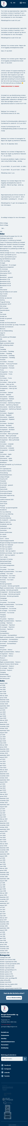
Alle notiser (3, 306)
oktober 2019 (4, 852)
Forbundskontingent (6, 493)
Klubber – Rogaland (5, 415)
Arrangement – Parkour (6, 653)
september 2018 (4, 878)
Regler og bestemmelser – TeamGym (10, 620)
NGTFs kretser (4, 308)
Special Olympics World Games (9, 664)
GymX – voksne (4, 538)
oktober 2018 (4, 876)
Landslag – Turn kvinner (7, 606)
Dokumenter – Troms (6, 374)
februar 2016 (3, 942)
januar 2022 (3, 796)
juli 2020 (2, 833)
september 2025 (5, 706)
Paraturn (2, 658)
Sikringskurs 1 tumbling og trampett (10, 240)
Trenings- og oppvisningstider (9, 507)
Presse (2, 347)
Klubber (2, 376)
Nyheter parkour (5, 972)
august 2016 (3, 930)
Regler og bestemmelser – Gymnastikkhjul (12, 637)
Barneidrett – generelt (6, 277)
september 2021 (4, 804)
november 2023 (4, 751)
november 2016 (4, 924)
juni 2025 (3, 712)
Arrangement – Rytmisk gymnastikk (10, 592)
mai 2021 (2, 813)
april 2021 (3, 815)
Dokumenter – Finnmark (7, 365)
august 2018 (3, 880)
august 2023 (3, 757)
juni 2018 (2, 885)
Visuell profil (3, 479)
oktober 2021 (4, 802)
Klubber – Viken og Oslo (7, 384)
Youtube (7, 1076)
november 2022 (4, 775)
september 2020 (5, 829)
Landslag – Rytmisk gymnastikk (9, 590)
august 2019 (3, 856)
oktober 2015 (4, 950)
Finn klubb (3, 314)
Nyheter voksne (4, 986)
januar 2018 (3, 895)
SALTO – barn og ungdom (7, 555)
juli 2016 (2, 932)
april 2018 (3, 889)
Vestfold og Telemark (6, 400)
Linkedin (7, 1072)
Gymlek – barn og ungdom (8, 551)
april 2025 (3, 716)
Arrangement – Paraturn (7, 666)
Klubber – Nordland (5, 425)
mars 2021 (3, 817)
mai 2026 (2, 689)
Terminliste (3, 530)
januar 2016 (3, 944)
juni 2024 (3, 736)
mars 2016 (3, 940)
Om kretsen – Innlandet (6, 444)
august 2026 (3, 683)
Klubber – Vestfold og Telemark (9, 405)
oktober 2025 (4, 703)
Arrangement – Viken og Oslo (8, 388)
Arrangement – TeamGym (7, 625)
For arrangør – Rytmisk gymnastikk (10, 594)
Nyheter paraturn (5, 974)
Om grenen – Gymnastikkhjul (8, 635)
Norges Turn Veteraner (6, 544)
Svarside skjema (4, 310)
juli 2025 (2, 710)
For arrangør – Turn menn (7, 577)
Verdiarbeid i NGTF (5, 304)
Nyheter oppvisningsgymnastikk (9, 988)
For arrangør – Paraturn (7, 668)
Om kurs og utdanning (6, 514)
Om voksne (3, 536)
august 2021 (3, 806)
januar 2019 (3, 870)
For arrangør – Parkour (6, 655)
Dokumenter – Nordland (7, 427)
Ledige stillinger (4, 477)
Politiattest (3, 497)
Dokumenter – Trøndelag (7, 355)
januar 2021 (3, 821)
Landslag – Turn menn (6, 573)
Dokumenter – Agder (6, 458)
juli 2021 (2, 808)
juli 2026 (2, 685)
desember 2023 (4, 749)
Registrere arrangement (7, 267)
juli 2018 (2, 882)
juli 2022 (2, 784)
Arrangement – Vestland (7, 398)
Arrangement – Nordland (7, 429)
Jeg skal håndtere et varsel (7, 258)
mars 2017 (3, 915)
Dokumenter (3, 289)
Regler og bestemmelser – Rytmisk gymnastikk (13, 588)
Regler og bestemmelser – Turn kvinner (11, 604)
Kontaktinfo (3, 509)
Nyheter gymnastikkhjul (7, 969)
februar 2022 (4, 794)
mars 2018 (3, 891)
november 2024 (4, 726)
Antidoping (4, 1047)
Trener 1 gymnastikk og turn (8, 254)
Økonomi (2, 328)
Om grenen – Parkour (6, 649)
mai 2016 (2, 936)
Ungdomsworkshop (5, 563)
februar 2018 (3, 893)
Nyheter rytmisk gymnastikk (8, 963)
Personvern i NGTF (5, 676)
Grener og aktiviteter (6, 532)
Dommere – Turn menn (6, 579)
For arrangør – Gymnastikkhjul (9, 641)
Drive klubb (3, 483)
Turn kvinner (3, 600)
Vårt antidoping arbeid (6, 345)
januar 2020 (3, 845)
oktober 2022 (4, 778)
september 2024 (5, 730)
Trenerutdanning (5, 516)
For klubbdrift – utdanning (8, 520)
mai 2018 (2, 887)
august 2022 (3, 782)
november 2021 (4, 800)
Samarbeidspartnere (6, 474)
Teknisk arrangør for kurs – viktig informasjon (13, 252)
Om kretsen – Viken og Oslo (8, 382)
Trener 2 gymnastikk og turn (8, 256)
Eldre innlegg (4, 223)
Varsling (2, 300)
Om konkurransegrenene (7, 565)
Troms (2, 370)
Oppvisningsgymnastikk (7, 540)
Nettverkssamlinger (5, 561)
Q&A (1, 287)
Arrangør (2, 263)
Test (1, 312)
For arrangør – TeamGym (7, 627)
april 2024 (3, 741)
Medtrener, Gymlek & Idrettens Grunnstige (12, 244)
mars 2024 (3, 743)
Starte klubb (3, 489)
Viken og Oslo (4, 380)
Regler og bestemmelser (7, 343)
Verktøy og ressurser (6, 298)
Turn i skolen (3, 557)
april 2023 (3, 765)
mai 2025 (2, 714)
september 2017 (4, 903)
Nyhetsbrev (3, 462)
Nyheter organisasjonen (7, 961)
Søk (12, 3)
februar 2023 (4, 769)
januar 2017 (3, 919)
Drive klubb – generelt (6, 485)
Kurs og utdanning (5, 511)
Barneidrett (3, 275)
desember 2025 (4, 699)
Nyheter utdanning (5, 976)
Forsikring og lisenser (6, 491)
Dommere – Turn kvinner (7, 612)
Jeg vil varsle (3, 293)
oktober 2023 (4, 753)
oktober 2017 (4, 901)
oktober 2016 (4, 926)
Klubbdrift (3, 487)
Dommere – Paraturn (6, 670)
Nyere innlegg (4, 225)
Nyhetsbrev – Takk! (5, 341)
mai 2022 (2, 788)
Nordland (2, 421)
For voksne (3, 534)
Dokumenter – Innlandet (7, 448)
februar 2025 (4, 720)
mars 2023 (3, 767)
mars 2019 (3, 866)
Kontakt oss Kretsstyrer (6, 326)
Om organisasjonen (5, 468)
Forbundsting (4, 472)
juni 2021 (2, 810)
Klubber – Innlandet (5, 446)
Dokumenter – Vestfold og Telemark (10, 407)
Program (2, 505)
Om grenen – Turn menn (7, 569)
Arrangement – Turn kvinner (8, 608)
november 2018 (4, 874)
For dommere (4, 269)
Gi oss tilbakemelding (6, 330)
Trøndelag (3, 349)
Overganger (3, 598)
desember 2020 (4, 823)
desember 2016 (4, 921)
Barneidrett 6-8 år (5, 281)
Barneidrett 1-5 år (5, 279)
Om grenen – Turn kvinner (7, 602)
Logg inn (2, 333)
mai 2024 (2, 738)
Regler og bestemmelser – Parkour (10, 651)
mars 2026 (3, 693)
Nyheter (2, 335)
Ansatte (2, 320)
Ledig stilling (4, 980)
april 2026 (3, 691)
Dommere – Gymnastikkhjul (8, 643)
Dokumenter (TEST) (5, 273)
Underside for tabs (5, 528)
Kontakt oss (3, 316)
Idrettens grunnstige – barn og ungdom (11, 553)
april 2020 (3, 839)
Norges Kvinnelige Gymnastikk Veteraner (12, 542)
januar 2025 (3, 722)
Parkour (2, 647)
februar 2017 (3, 917)
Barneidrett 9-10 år (5, 283)
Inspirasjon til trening (6, 559)
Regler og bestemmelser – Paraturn (10, 662)
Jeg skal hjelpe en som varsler (8, 291)
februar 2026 (4, 695)
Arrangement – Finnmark (7, 368)
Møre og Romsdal (5, 431)
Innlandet (2, 442)
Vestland (2, 390)
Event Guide (3, 503)
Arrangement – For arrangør (8, 265)
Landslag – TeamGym (6, 623)
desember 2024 (4, 724)
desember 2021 (4, 798)
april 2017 (3, 913)
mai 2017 (2, 911)
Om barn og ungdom (6, 548)
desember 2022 (4, 773)
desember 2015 (4, 946)
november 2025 (4, 701)
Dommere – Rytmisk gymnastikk (9, 596)
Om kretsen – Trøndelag (7, 351)
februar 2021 (3, 819)
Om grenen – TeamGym (7, 618)
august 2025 (3, 708)
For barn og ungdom (6, 546)
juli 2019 (2, 858)
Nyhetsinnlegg (4, 674)
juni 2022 (3, 786)
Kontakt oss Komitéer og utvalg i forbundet (12, 324)
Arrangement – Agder (6, 460)
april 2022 (3, 790)
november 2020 (4, 825)
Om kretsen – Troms (6, 378)
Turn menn (3, 567)
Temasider (3, 481)
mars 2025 (3, 718)
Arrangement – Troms (6, 372)
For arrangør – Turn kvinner (8, 610)
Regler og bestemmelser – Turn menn (11, 571)
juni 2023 (3, 761)
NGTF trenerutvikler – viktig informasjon (12, 246)
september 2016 (4, 928)
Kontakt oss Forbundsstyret (8, 322)
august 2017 (3, 905)
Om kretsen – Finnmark (6, 361)
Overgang (3, 581)
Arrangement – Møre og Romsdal (9, 440)
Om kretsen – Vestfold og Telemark (10, 402)
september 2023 (5, 755)
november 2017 (4, 899)
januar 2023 (3, 771)
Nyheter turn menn (5, 965)
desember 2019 (4, 847)
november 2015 (4, 948)
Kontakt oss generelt (6, 318)
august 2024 (3, 732)
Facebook (7, 1065)
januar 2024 (3, 747)
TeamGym (3, 616)
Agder (2, 452)
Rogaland (2, 411)
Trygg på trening (5, 302)
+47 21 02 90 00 (5, 1024)
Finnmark (2, 359)
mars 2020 (3, 841)
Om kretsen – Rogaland (6, 413)
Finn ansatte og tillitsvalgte (8, 337)
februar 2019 (3, 868)
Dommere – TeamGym (6, 629)
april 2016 (3, 938)
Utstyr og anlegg (5, 261)
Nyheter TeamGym (5, 967)
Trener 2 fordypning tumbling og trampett (12, 242)
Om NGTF (3, 466)
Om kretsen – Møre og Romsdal (9, 433)
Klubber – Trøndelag (6, 353)
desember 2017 (4, 897)
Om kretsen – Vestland (6, 392)
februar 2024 (4, 745)
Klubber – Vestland (5, 394)
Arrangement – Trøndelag (7, 357)
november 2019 (4, 850)
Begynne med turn (5, 522)
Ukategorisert (4, 957)
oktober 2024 (4, 728)
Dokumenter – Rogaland (7, 417)
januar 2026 (3, 697)
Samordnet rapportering (7, 495)
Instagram (7, 1068)
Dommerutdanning (5, 518)
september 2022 (5, 780)
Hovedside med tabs (6, 524)
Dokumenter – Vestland (6, 396)
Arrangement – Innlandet (7, 450)
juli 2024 (2, 734)
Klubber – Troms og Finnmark (8, 363)
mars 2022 (3, 792)
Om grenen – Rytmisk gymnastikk (9, 586)
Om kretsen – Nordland (6, 423)
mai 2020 (3, 837)
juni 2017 (2, 909)
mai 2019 (2, 862)
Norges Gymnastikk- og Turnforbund (10, 464)
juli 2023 (2, 759)
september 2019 (4, 854)
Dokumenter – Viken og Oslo (8, 386)
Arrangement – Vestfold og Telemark (10, 409)
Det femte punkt (5, 678)
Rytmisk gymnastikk (6, 583)
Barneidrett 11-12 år (5, 285)
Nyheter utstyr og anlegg (7, 978)
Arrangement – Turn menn (7, 575)
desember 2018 (4, 872)
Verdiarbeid (3, 296)
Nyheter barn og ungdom (7, 984)
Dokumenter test (5, 271)
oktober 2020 (4, 827)
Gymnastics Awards (5, 470)
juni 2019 (2, 860)
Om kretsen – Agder (6, 454)
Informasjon (3, 501)
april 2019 (3, 864)
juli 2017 (2, 907)
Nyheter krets (4, 982)
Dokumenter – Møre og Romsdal (9, 437)
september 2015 (4, 952)
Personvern (4, 1044)
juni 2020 (3, 835)
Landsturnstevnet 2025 (6, 499)
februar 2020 (4, 843)
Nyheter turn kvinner (6, 959)
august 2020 (3, 831)
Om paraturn (4, 660)
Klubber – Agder (5, 456)
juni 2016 (2, 934)
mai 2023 (2, 763)
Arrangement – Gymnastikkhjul (9, 639)
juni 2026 (3, 687)
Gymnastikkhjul (4, 633)
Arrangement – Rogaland (7, 419)
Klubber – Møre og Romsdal (8, 435)
